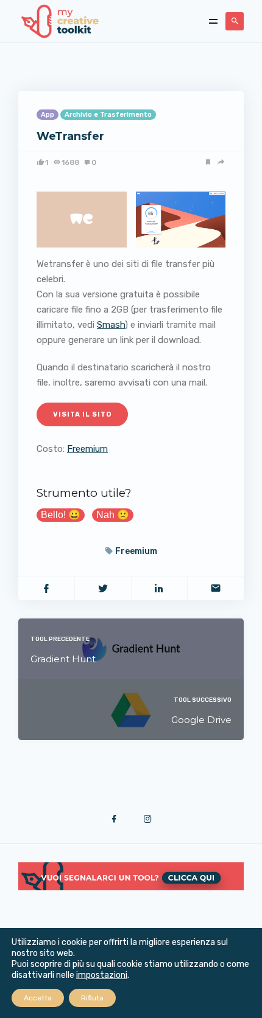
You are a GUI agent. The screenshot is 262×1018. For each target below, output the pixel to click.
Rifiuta (92, 998)
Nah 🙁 (112, 515)
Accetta (38, 998)
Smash (111, 324)
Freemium (87, 448)
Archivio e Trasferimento (108, 115)
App (47, 115)
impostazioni (101, 975)
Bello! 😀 (60, 515)
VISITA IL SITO (82, 414)
